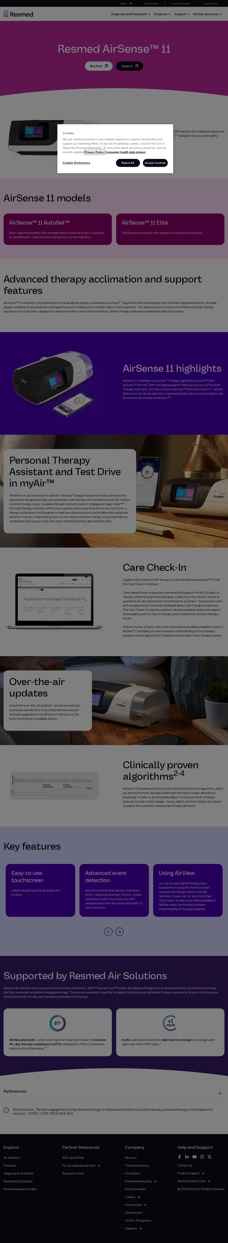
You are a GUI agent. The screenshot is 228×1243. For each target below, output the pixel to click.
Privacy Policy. (94, 152)
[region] (115, 148)
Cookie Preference (76, 162)
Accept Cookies (155, 162)
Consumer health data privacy (125, 152)
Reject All (128, 162)
